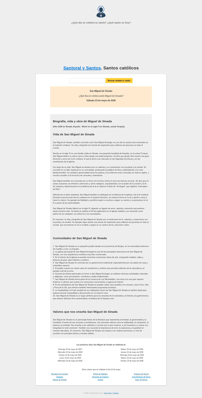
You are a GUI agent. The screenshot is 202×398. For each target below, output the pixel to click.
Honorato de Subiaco (100, 377)
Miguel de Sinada (60, 380)
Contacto (116, 393)
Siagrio (100, 380)
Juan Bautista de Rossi (141, 377)
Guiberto (59, 377)
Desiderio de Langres (59, 374)
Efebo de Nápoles (100, 374)
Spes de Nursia (141, 380)
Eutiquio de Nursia (141, 374)
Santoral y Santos (82, 67)
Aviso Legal (107, 393)
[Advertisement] (101, 45)
